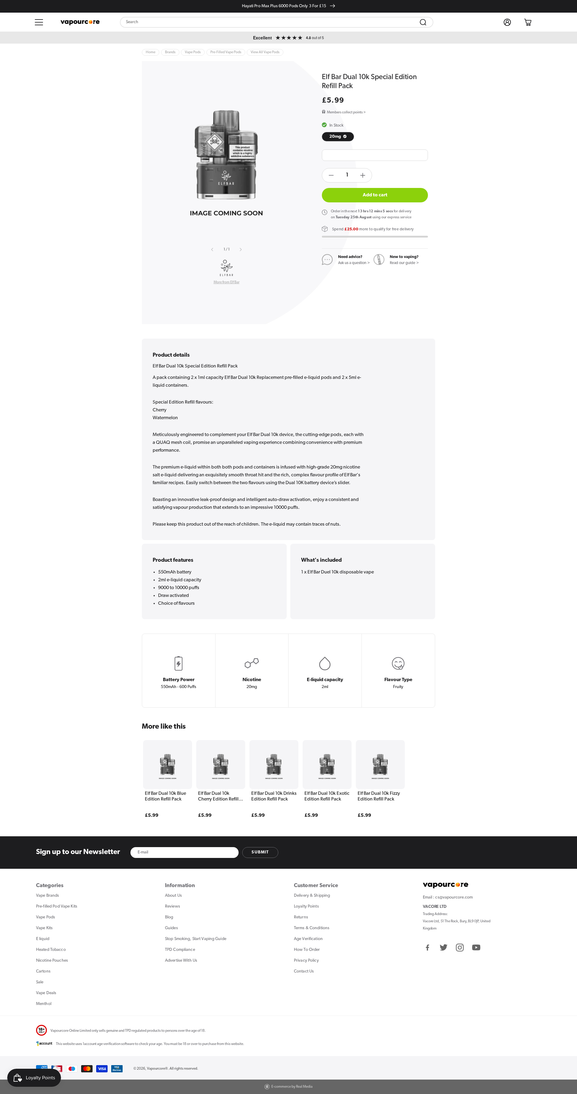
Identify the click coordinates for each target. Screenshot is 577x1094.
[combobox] (276, 22)
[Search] (423, 22)
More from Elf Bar (227, 282)
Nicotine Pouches (52, 960)
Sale (39, 982)
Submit (260, 852)
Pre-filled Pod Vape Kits (56, 906)
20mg (335, 136)
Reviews (172, 906)
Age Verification (308, 939)
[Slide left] (212, 249)
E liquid (42, 939)
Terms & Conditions (311, 928)
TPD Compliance (180, 950)
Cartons (43, 971)
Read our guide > (404, 263)
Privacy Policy (306, 960)
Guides (171, 928)
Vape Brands (47, 895)
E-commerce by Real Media (292, 1087)
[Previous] (159, 770)
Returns (301, 917)
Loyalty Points (306, 906)
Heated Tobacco (51, 950)
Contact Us (304, 971)
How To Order (307, 950)
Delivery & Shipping (312, 895)
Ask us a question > (354, 263)
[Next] (418, 770)
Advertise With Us (181, 960)
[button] (39, 22)
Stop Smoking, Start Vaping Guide (195, 939)
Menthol (43, 1004)
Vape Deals (46, 993)
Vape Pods (45, 917)
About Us (173, 895)
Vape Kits (44, 928)
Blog (169, 917)
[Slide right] (240, 249)
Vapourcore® (157, 1069)
